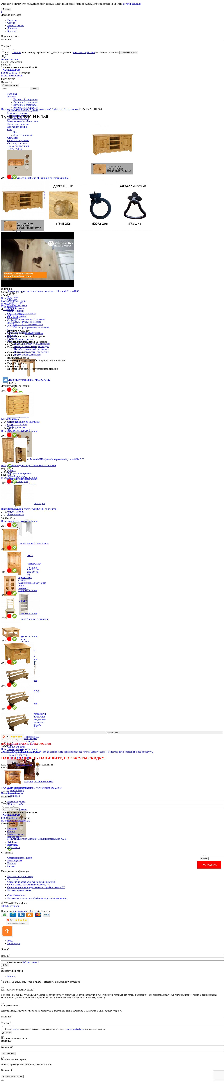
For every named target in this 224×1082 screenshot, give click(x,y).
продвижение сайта (23, 911)
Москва (11, 976)
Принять (6, 9)
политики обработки (84, 52)
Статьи (11, 866)
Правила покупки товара (20, 876)
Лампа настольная (22, 135)
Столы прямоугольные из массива (31, 327)
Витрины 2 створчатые (25, 102)
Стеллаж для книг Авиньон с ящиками (27, 619)
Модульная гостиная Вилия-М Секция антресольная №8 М (38, 178)
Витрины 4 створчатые (25, 107)
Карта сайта (13, 847)
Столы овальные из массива (28, 324)
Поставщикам (14, 860)
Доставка (12, 28)
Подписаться (8, 1053)
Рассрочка (12, 879)
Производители (15, 25)
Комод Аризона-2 (10, 419)
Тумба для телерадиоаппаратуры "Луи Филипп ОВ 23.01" (31, 787)
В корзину (12, 297)
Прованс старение (24, 339)
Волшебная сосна (34, 333)
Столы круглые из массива (27, 321)
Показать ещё (112, 733)
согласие (16, 52)
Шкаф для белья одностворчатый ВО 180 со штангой (29, 509)
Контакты (12, 31)
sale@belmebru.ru (10, 906)
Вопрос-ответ (14, 837)
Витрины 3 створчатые (25, 105)
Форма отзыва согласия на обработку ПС (28, 884)
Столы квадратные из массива (29, 319)
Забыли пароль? (30, 962)
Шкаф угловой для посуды (27, 354)
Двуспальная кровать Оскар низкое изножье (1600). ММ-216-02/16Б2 (43, 291)
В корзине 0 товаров (11, 75)
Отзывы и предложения (19, 858)
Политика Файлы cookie (20, 890)
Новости (11, 863)
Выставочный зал (10, 820)
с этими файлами (132, 3)
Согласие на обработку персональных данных (31, 882)
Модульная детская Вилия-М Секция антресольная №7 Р (36, 838)
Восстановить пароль (12, 1076)
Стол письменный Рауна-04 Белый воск (28, 543)
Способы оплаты (16, 895)
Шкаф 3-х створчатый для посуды (31, 349)
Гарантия (12, 20)
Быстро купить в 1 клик (13, 301)
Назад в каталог (9, 793)
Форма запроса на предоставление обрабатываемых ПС (36, 887)
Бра (15, 132)
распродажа (209, 865)
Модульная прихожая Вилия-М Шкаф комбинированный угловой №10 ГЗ (45, 459)
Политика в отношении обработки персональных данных (37, 898)
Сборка (11, 22)
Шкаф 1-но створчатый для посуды (31, 343)
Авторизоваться (9, 59)
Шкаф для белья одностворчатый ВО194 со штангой (28, 465)
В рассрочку (7, 303)
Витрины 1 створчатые (25, 99)
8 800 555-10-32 (9, 73)
